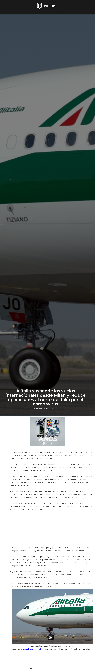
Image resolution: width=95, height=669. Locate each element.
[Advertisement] (51, 530)
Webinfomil (38, 408)
